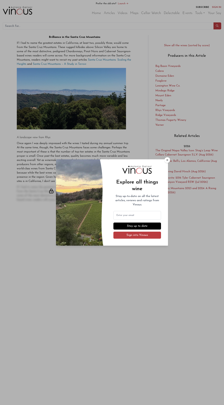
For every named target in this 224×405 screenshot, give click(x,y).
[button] (167, 160)
